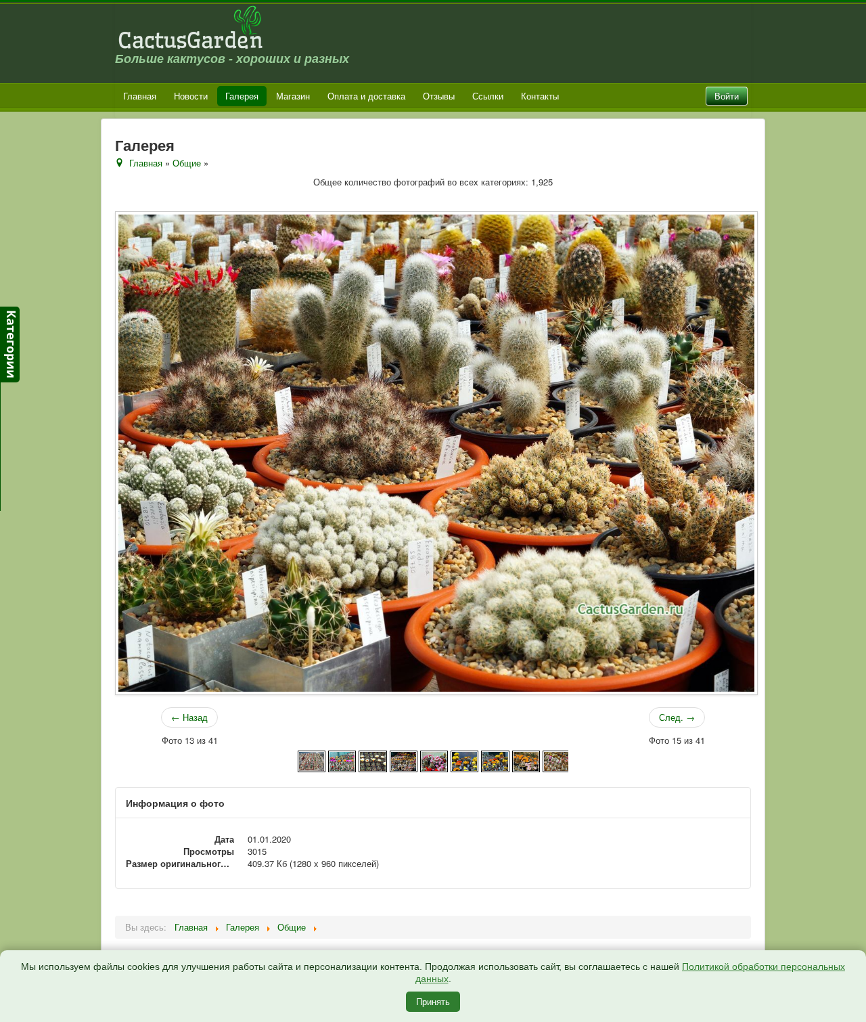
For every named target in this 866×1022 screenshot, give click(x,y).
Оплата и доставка (366, 95)
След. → (677, 717)
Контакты (540, 95)
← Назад (189, 717)
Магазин (293, 95)
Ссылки (487, 95)
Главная (139, 95)
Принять (433, 1001)
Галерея (241, 95)
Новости (191, 95)
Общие (187, 162)
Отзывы (439, 95)
